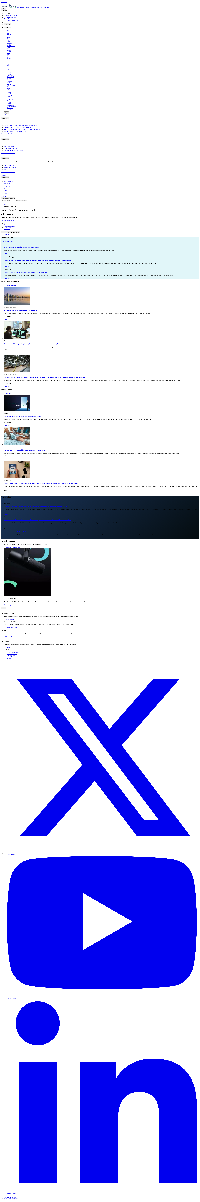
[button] (7, 13)
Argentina (9, 29)
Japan (8, 67)
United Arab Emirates (12, 106)
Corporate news (8, 224)
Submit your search (21, 200)
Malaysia (9, 71)
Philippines (9, 81)
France (8, 53)
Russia (8, 88)
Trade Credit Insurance (12, 652)
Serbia (8, 89)
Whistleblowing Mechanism (11, 1198)
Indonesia (9, 62)
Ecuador (9, 48)
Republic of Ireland (11, 85)
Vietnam (9, 109)
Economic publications (9, 226)
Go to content (4, 2)
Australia (9, 30)
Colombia (9, 43)
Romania (9, 86)
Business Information (12, 654)
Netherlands (10, 75)
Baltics (8, 33)
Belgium (9, 34)
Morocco (9, 74)
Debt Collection (11, 655)
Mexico (9, 72)
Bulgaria (9, 37)
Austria (8, 31)
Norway (9, 78)
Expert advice (7, 227)
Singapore (9, 91)
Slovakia (9, 92)
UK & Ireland (10, 105)
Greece (8, 55)
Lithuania (9, 70)
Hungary (9, 60)
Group (8, 57)
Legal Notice (7, 1195)
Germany (9, 54)
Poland (8, 82)
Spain (8, 96)
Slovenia (9, 93)
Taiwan (9, 101)
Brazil (8, 36)
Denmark (9, 47)
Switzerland (10, 99)
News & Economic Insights (13, 656)
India (8, 61)
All (4, 223)
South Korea (10, 95)
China (8, 41)
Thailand (9, 102)
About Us (9, 658)
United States (10, 108)
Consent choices (8, 1200)
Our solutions (7, 229)
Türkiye (9, 103)
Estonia (9, 50)
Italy (8, 65)
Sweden (9, 98)
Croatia (8, 44)
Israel (8, 64)
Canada (9, 39)
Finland (9, 51)
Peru (8, 79)
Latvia (8, 68)
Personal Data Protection (10, 1197)
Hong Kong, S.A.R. (12, 58)
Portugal (9, 84)
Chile (8, 40)
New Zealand (10, 77)
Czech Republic (11, 46)
